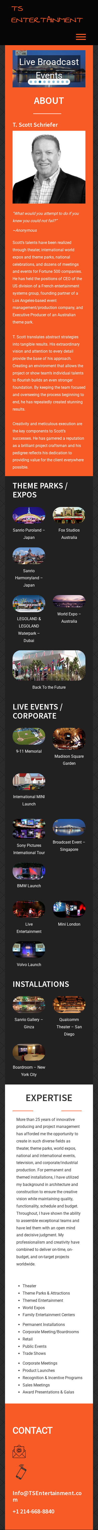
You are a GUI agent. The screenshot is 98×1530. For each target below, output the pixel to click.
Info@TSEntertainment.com (47, 1496)
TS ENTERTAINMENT (47, 14)
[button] (31, 82)
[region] (49, 68)
